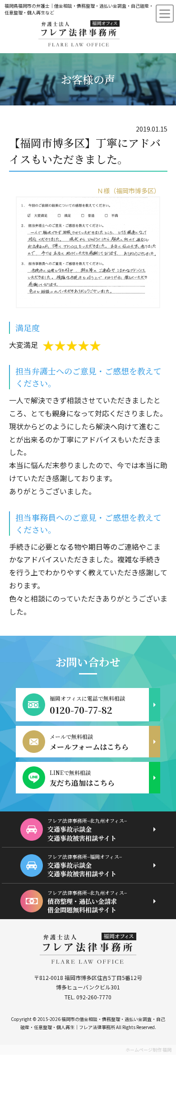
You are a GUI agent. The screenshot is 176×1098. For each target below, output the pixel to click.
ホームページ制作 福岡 (148, 1049)
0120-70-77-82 (81, 709)
